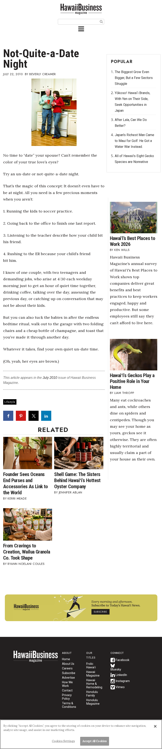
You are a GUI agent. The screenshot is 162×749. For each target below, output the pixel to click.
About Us (68, 663)
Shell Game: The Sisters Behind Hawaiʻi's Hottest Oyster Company (77, 480)
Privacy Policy (67, 696)
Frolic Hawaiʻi (91, 665)
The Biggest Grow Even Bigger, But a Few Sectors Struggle (134, 78)
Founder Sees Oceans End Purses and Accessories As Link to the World (25, 483)
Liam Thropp (124, 393)
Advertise (68, 677)
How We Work (67, 684)
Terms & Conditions (69, 705)
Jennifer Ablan (70, 492)
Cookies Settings (63, 741)
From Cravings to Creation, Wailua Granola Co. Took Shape (26, 552)
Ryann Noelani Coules (26, 564)
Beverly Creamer (42, 74)
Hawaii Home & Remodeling (94, 683)
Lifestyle (9, 402)
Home (36, 659)
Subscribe (68, 673)
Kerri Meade (17, 498)
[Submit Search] (101, 21)
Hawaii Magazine (93, 673)
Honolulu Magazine (93, 701)
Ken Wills (122, 250)
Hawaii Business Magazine (81, 9)
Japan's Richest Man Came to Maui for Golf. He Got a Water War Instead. (134, 141)
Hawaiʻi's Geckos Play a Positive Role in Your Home (132, 381)
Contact (67, 690)
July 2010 (50, 377)
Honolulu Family (92, 693)
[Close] (155, 726)
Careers (67, 668)
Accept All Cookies (94, 741)
